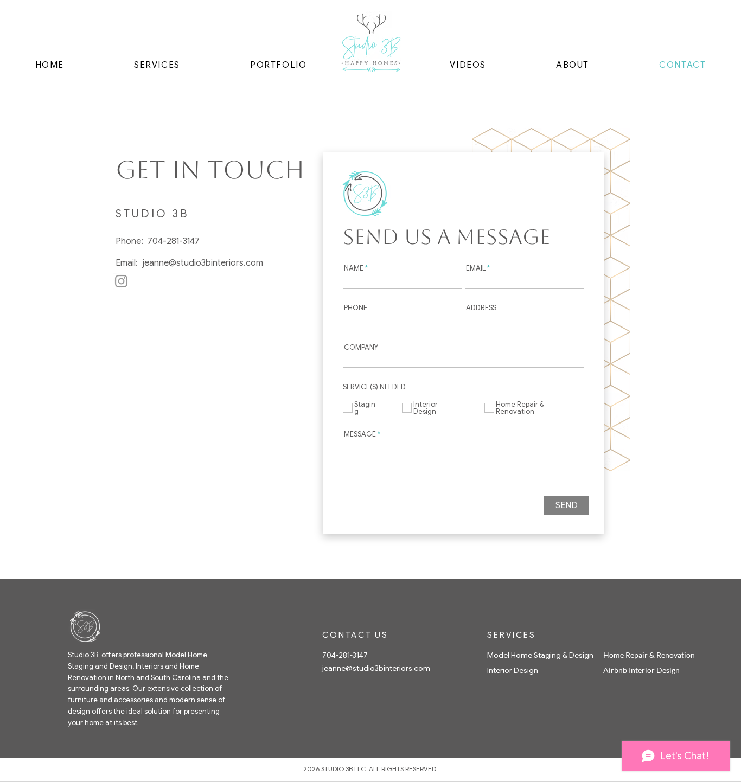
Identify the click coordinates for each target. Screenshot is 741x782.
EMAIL (476, 268)
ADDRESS (481, 307)
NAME (353, 268)
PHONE (355, 307)
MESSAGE (360, 434)
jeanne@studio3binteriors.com (202, 263)
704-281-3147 (174, 241)
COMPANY (361, 347)
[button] (157, 65)
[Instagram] (121, 281)
